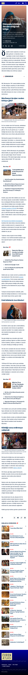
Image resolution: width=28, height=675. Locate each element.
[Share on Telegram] (11, 46)
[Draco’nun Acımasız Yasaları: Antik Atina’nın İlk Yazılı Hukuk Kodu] (5, 594)
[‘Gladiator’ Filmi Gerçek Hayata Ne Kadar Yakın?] (5, 587)
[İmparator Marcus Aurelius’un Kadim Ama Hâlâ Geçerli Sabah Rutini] (7, 253)
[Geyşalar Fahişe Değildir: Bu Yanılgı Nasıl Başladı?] (5, 563)
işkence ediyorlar (17, 468)
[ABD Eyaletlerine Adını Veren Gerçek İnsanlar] (5, 544)
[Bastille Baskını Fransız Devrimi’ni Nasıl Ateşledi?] (5, 536)
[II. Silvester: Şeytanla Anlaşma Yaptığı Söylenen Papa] (5, 611)
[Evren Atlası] (3, 3)
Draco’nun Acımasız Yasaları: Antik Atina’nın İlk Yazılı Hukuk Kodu (18, 595)
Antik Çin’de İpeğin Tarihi (12, 264)
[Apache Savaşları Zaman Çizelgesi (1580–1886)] (5, 571)
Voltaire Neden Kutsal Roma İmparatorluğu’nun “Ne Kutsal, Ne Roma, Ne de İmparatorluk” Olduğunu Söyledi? (18, 554)
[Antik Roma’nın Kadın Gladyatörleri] (5, 627)
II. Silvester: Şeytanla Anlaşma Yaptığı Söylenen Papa (17, 612)
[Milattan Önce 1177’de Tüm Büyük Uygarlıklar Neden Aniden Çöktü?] (7, 385)
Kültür (4, 21)
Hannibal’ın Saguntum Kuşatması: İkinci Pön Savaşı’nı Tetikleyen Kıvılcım (13, 190)
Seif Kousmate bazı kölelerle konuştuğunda (12, 221)
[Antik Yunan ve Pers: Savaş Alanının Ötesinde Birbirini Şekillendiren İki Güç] (5, 579)
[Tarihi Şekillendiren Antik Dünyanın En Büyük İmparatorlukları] (7, 172)
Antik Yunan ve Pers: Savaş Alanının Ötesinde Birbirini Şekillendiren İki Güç (17, 580)
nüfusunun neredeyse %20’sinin (9, 208)
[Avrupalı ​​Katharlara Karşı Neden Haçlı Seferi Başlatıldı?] (5, 603)
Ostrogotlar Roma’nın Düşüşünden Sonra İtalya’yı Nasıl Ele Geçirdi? (18, 620)
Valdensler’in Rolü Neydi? (17, 642)
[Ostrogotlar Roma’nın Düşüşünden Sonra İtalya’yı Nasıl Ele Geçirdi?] (5, 619)
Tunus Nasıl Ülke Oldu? (16, 528)
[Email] (17, 517)
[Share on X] (6, 46)
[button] (16, 3)
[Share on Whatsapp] (9, 46)
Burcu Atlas (8, 40)
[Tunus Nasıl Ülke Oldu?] (5, 528)
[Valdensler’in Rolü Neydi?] (5, 642)
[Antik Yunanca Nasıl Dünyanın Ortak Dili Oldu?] (5, 635)
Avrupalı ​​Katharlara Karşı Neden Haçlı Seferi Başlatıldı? (17, 604)
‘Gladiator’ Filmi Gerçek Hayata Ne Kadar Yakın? (16, 587)
